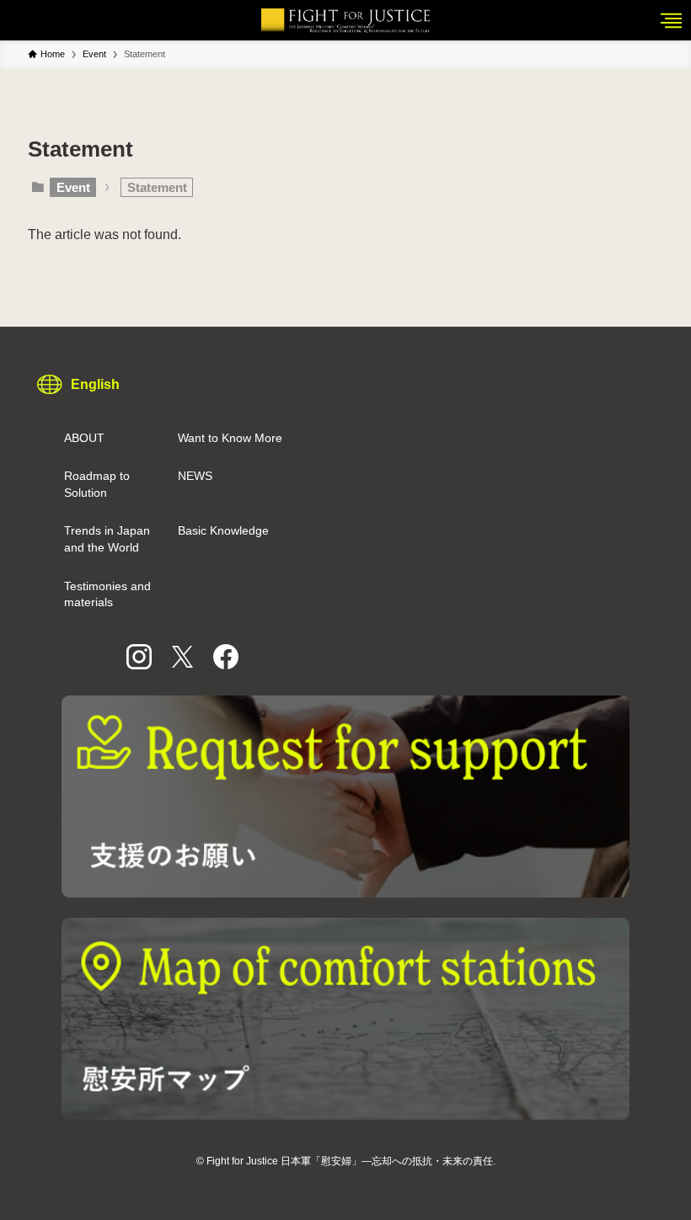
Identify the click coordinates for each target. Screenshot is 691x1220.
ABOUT (84, 438)
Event (73, 187)
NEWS (195, 475)
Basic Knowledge (223, 530)
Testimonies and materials (107, 594)
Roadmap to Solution (97, 484)
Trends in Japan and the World (107, 539)
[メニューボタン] (671, 20)
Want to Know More (230, 438)
